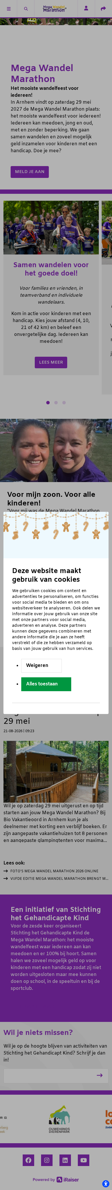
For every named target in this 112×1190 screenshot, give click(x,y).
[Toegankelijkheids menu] (105, 1183)
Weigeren (37, 666)
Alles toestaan (42, 684)
